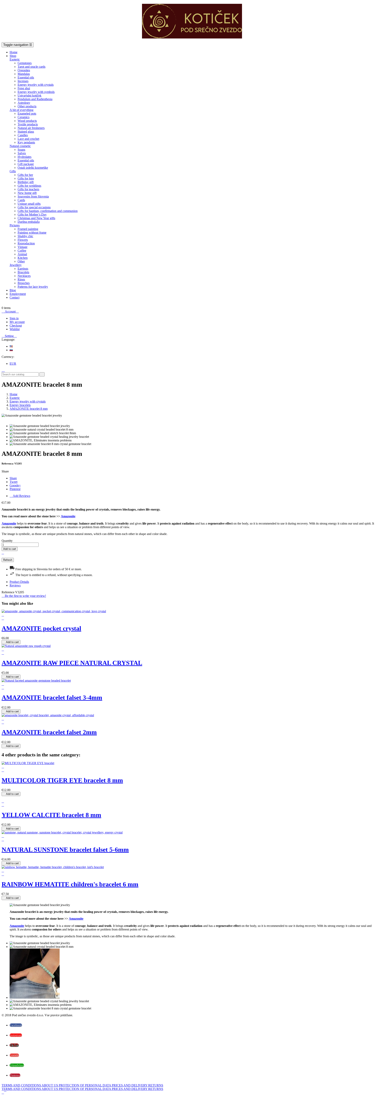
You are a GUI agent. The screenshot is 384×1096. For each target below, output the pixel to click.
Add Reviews (20, 496)
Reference (8, 592)
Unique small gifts (29, 203)
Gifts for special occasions (34, 207)
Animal (22, 254)
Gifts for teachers (28, 189)
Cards (21, 200)
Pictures (15, 225)
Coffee (22, 250)
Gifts (13, 171)
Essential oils (26, 77)
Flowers (23, 239)
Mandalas (24, 74)
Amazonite (68, 516)
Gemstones (25, 63)
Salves (22, 153)
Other (21, 261)
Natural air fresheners (31, 128)
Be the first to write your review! (24, 595)
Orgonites (24, 70)
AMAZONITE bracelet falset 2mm (49, 732)
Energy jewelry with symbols (36, 92)
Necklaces (24, 276)
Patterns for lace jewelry (33, 286)
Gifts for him (26, 178)
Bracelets (23, 272)
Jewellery (16, 265)
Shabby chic (25, 236)
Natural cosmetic (20, 146)
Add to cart (9, 548)
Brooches (24, 283)
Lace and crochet (28, 138)
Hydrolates (24, 156)
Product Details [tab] (19, 581)
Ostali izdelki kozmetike (33, 167)
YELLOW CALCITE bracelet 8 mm (51, 814)
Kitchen (23, 257)
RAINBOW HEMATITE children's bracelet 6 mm (70, 884)
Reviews (15, 585)
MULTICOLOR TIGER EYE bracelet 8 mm (62, 780)
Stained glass (26, 131)
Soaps (21, 149)
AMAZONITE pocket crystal (41, 628)
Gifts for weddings (29, 185)
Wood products (27, 120)
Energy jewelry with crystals (36, 84)
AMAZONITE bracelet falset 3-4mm (52, 697)
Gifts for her (25, 175)
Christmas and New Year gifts (36, 218)
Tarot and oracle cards (31, 66)
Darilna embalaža (29, 221)
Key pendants (26, 142)
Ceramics (23, 117)
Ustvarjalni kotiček (29, 95)
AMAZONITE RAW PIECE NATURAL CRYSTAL (72, 662)
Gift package (26, 164)
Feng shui (24, 88)
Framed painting (28, 229)
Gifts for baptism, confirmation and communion (48, 211)
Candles (23, 135)
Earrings (23, 268)
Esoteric (15, 59)
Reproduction (26, 243)
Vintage (22, 247)
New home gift (27, 193)
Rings (21, 279)
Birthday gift (26, 182)
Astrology (24, 102)
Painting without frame (32, 232)
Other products (27, 106)
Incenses (23, 81)
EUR (13, 363)
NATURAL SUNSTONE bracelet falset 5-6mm (65, 849)
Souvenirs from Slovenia (33, 196)
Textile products (28, 124)
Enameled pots (27, 113)
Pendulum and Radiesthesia (35, 99)
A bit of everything (21, 110)
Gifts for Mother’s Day (32, 214)
